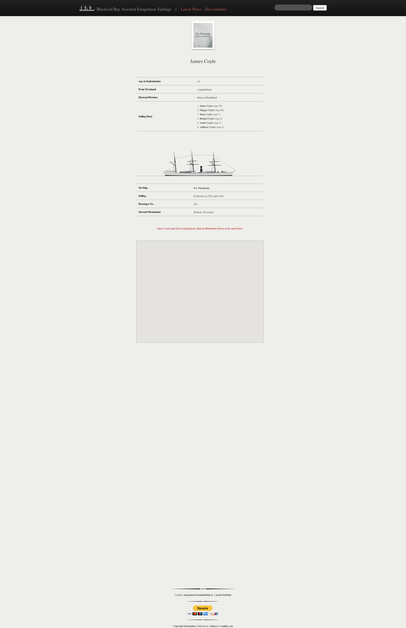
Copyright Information (184, 626)
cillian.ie (214, 626)
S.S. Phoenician (201, 188)
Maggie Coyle (207, 110)
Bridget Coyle (207, 118)
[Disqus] (199, 408)
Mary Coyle (206, 114)
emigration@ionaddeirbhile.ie (198, 594)
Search (320, 8)
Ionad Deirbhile (223, 594)
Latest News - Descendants (204, 9)
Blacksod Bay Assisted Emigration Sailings (133, 9)
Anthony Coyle (208, 127)
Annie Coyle (206, 122)
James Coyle (206, 105)
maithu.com (227, 626)
